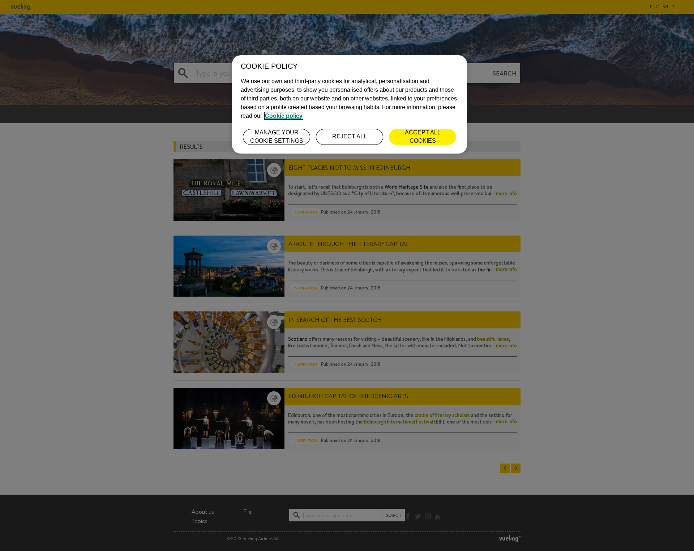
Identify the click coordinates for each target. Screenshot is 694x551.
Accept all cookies (423, 136)
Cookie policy (284, 116)
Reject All (349, 136)
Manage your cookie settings (276, 136)
